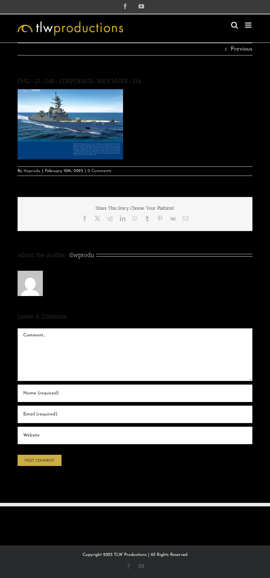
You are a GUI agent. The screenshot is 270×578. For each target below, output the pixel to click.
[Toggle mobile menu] (248, 25)
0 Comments (99, 171)
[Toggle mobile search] (234, 25)
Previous (241, 49)
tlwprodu (32, 171)
